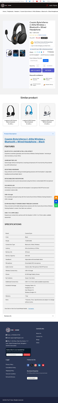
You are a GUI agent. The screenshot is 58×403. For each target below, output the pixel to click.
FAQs (48, 1)
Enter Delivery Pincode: (36, 58)
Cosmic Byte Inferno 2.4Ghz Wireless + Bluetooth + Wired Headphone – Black (25, 140)
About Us (38, 333)
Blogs (37, 339)
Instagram (31, 308)
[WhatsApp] (56, 205)
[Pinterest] (40, 1)
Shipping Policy (10, 370)
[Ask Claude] (25, 385)
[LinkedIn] (43, 1)
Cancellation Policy (11, 367)
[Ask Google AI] (33, 385)
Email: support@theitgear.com (15, 337)
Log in (32, 45)
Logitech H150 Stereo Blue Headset (29, 121)
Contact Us (54, 1)
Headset (16, 11)
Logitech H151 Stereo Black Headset (11, 121)
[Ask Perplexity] (36, 385)
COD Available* (35, 55)
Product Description (10, 134)
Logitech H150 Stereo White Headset (47, 121)
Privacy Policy (9, 364)
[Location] (56, 201)
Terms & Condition (11, 373)
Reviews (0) (7, 316)
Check (46, 60)
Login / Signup (53, 5)
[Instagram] (33, 1)
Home (4, 11)
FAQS (37, 342)
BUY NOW (48, 70)
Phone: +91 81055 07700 (13, 335)
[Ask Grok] (29, 385)
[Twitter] (29, 1)
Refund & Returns (10, 377)
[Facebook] (26, 1)
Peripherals (10, 11)
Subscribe (26, 354)
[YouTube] (37, 1)
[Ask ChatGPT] (21, 385)
